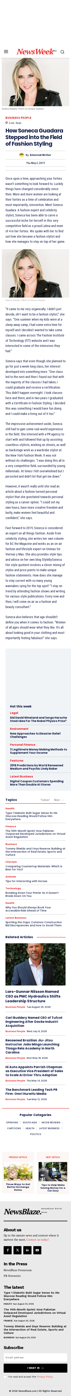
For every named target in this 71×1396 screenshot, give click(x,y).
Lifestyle (11, 862)
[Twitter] (17, 1250)
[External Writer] (22, 155)
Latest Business (21, 776)
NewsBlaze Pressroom (17, 1270)
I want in (33, 1368)
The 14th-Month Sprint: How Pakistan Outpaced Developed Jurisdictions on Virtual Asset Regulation (35, 834)
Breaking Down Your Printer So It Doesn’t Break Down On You (32, 894)
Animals (10, 876)
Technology (13, 888)
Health (9, 808)
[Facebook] (8, 1250)
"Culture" (45, 800)
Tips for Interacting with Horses (26, 881)
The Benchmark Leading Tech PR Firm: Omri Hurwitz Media (31, 1091)
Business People (18, 117)
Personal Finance (22, 744)
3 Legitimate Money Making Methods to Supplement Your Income (38, 751)
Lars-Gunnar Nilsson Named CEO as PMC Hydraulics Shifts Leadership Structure (32, 996)
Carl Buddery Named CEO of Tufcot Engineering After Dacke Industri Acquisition (33, 1021)
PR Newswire (12, 1276)
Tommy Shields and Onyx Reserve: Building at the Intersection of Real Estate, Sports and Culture (35, 852)
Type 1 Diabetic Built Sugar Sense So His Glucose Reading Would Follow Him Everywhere (31, 816)
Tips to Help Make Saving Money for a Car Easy (52, 1188)
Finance (10, 826)
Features (16, 760)
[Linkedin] (27, 1250)
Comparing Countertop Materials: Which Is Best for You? (33, 868)
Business (11, 844)
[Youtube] (37, 1250)
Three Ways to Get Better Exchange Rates (18, 1187)
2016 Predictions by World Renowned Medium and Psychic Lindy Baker (36, 767)
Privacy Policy (44, 1376)
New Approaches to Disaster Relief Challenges (35, 735)
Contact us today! (37, 1239)
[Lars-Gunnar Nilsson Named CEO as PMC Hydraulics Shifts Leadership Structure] (35, 964)
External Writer (40, 155)
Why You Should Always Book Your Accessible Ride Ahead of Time (28, 909)
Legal (14, 713)
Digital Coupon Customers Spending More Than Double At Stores (37, 782)
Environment (19, 728)
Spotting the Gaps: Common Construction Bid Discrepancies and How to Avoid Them (33, 923)
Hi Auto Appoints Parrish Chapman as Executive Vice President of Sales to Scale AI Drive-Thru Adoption (34, 1071)
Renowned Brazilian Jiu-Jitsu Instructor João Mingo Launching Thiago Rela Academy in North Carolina (32, 1046)
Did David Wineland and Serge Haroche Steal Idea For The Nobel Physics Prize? (38, 719)
